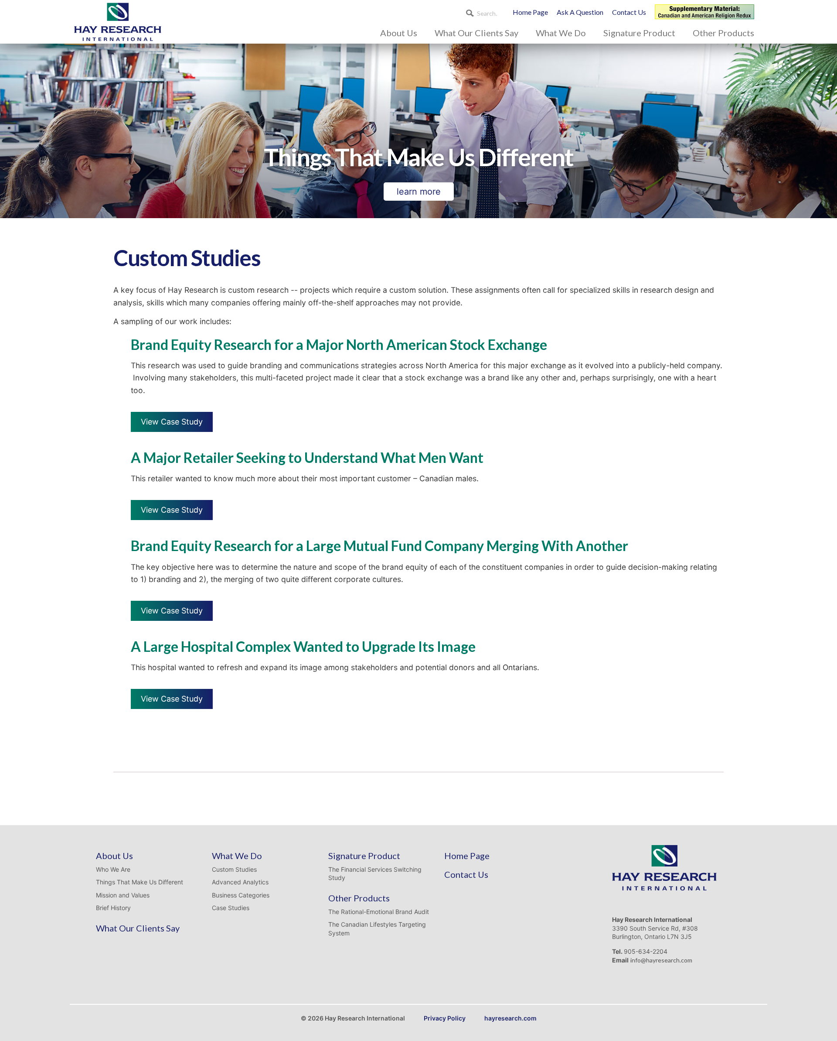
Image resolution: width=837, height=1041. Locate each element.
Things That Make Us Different (139, 882)
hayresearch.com (510, 1018)
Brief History (113, 907)
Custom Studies (234, 869)
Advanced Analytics (240, 882)
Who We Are (113, 869)
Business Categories (240, 895)
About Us (398, 32)
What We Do (561, 32)
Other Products (723, 32)
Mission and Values (123, 895)
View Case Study (172, 421)
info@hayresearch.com (661, 960)
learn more (419, 191)
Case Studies (230, 907)
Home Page (530, 12)
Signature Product (639, 32)
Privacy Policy (445, 1018)
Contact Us (629, 12)
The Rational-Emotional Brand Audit (378, 911)
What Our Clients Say (476, 32)
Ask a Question (580, 12)
